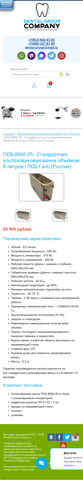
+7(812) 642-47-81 (41, 40)
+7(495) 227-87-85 (41, 43)
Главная (8, 133)
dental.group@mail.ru (41, 47)
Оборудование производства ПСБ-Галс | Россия (48, 133)
